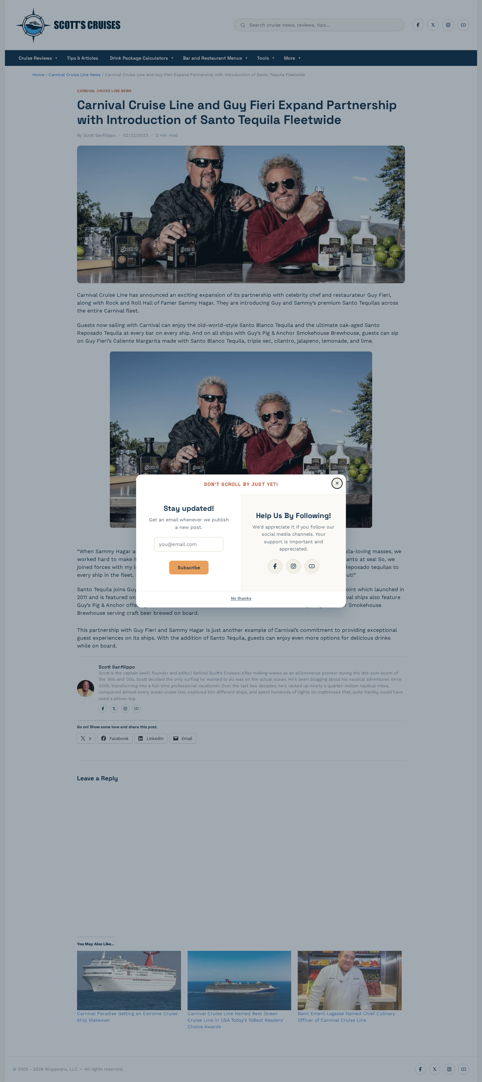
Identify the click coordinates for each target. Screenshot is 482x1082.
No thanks (241, 598)
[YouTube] (312, 566)
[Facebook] (275, 566)
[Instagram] (293, 566)
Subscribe (189, 568)
